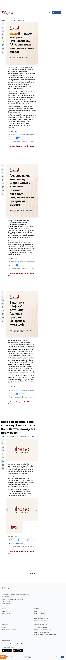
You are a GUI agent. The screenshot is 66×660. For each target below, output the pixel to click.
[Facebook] (6, 643)
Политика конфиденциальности (42, 629)
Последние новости (7, 611)
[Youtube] (14, 643)
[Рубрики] (63, 12)
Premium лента (6, 613)
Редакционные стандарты (41, 618)
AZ (59, 656)
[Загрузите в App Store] (7, 650)
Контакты (37, 616)
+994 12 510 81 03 (6, 601)
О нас (35, 611)
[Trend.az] (7, 13)
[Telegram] (17, 643)
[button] (2, 23)
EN (56, 656)
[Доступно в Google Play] (18, 650)
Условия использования (40, 627)
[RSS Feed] (24, 643)
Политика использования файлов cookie (45, 634)
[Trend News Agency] (6, 588)
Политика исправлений (40, 620)
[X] (10, 643)
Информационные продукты (9, 629)
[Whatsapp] (3, 643)
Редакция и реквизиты (40, 613)
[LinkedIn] (21, 643)
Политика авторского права (41, 632)
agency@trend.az (6, 603)
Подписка (4, 627)
